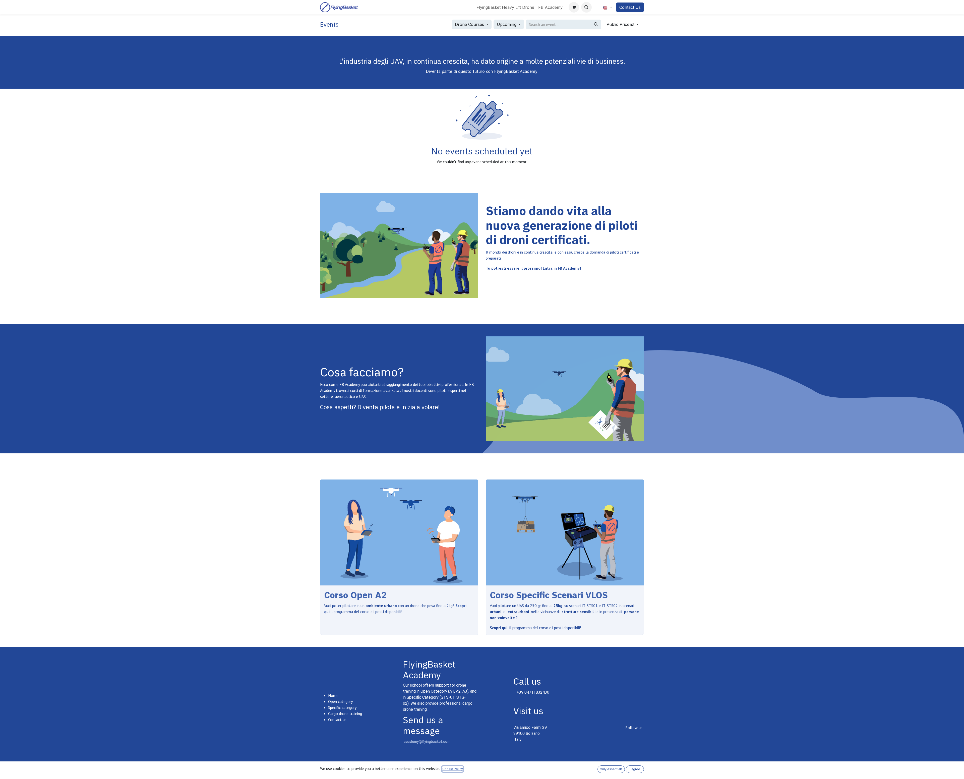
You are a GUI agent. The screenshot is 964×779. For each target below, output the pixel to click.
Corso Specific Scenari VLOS (549, 595)
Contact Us (630, 7)
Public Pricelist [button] (621, 24)
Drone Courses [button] (470, 24)
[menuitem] (505, 7)
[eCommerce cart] (574, 7)
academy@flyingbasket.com (427, 742)
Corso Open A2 (355, 595)
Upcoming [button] (507, 24)
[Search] (596, 24)
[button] (586, 7)
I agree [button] (635, 769)
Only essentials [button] (611, 769)
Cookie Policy (452, 769)
